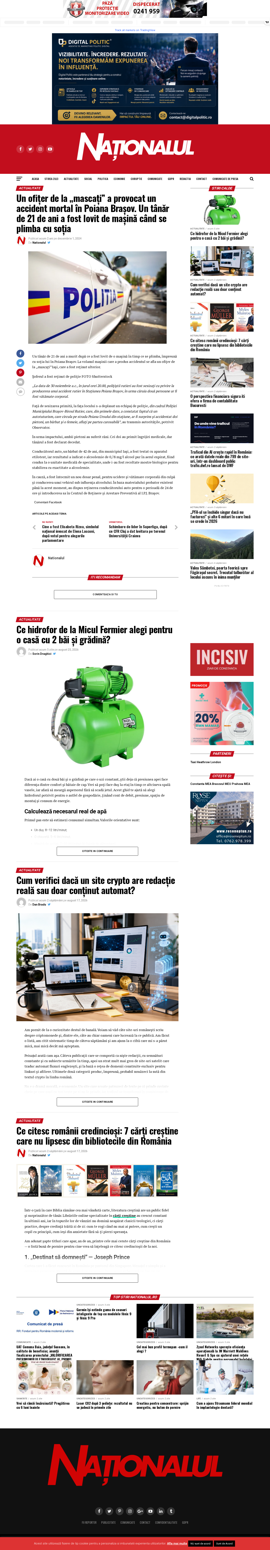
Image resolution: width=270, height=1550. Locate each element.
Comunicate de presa (225, 179)
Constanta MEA (200, 784)
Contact (201, 179)
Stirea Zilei (51, 179)
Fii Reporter (89, 1522)
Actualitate (71, 179)
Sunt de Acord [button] (224, 1543)
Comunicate (155, 179)
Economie (119, 179)
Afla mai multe (177, 1543)
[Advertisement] (222, 612)
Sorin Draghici (41, 653)
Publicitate (108, 1522)
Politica (103, 179)
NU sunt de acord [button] (201, 1543)
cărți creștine (124, 1215)
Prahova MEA (241, 784)
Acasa (35, 179)
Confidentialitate (166, 1522)
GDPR (171, 179)
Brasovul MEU (221, 784)
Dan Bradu (39, 904)
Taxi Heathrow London (205, 762)
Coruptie (136, 179)
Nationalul (39, 242)
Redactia (185, 179)
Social (88, 179)
